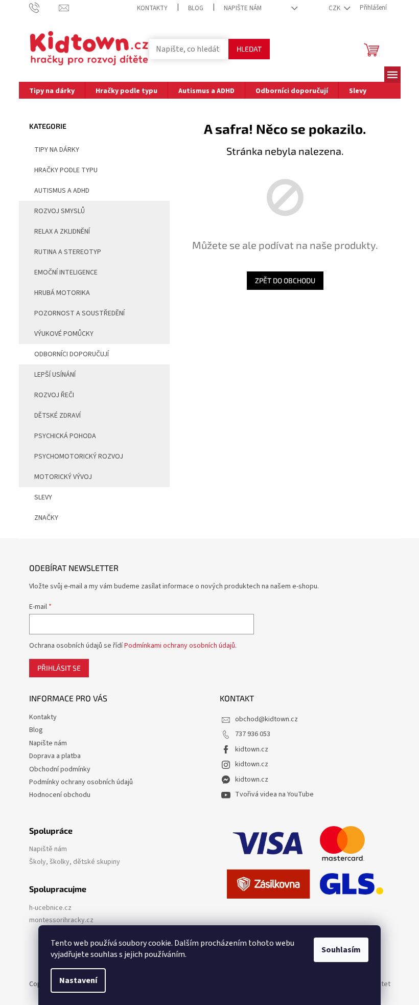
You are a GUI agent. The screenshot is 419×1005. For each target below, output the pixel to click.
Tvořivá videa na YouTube (274, 794)
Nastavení (78, 980)
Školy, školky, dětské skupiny (74, 862)
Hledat (249, 48)
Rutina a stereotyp (67, 252)
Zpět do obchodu (285, 280)
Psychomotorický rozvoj (78, 456)
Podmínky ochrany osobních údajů (81, 782)
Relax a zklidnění (62, 231)
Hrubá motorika (62, 293)
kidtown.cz (251, 749)
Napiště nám (48, 849)
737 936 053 (252, 734)
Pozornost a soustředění (79, 313)
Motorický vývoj (63, 477)
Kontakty (152, 8)
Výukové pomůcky (64, 334)
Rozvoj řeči (54, 395)
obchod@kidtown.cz (266, 719)
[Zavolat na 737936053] (44, 7)
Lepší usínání (55, 375)
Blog (195, 8)
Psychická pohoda (65, 436)
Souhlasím (341, 949)
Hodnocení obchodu (59, 795)
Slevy (43, 497)
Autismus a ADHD (61, 191)
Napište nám (243, 8)
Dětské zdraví (57, 415)
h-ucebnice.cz (50, 908)
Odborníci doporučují (71, 354)
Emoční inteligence (66, 272)
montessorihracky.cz (61, 920)
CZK (335, 8)
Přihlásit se (59, 668)
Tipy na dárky (56, 150)
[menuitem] (52, 90)
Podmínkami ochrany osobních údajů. (180, 646)
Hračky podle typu (66, 170)
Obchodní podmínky (59, 769)
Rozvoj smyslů (59, 211)
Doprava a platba (55, 756)
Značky (46, 518)
